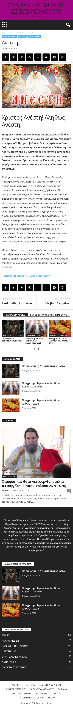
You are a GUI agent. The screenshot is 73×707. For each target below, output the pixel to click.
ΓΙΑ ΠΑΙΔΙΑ (63, 689)
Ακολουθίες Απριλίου (17, 303)
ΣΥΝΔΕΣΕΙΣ (56, 693)
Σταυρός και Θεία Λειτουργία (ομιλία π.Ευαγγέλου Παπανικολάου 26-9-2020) (34, 483)
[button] (67, 25)
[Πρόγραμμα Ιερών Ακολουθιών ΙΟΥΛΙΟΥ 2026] (60, 328)
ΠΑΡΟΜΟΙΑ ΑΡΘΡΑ (15, 314)
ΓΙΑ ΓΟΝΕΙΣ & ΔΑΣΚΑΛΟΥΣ (42, 689)
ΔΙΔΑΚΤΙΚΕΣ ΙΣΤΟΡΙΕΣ (14, 667)
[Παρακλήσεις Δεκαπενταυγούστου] (13, 328)
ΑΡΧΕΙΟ (51, 697)
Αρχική (5, 32)
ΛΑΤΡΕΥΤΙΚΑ (9, 662)
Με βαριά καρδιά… (58, 303)
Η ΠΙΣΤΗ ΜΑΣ (34, 36)
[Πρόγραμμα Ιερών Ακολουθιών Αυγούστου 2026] (36, 328)
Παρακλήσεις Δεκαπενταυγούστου (12, 339)
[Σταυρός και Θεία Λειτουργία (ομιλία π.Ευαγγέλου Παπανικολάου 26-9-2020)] (36, 452)
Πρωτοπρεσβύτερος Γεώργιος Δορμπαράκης (27, 275)
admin (5, 490)
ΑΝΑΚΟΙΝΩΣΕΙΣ (17, 32)
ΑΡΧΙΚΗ (22, 36)
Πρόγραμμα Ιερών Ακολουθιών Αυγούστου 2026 (34, 340)
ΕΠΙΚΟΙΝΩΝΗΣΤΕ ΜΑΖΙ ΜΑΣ (31, 697)
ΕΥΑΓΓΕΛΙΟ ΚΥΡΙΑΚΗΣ (14, 656)
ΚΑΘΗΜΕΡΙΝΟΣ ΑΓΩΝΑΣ (15, 646)
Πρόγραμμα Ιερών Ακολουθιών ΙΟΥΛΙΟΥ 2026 (59, 340)
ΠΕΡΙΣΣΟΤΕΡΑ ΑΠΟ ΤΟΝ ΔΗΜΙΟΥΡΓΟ (48, 314)
